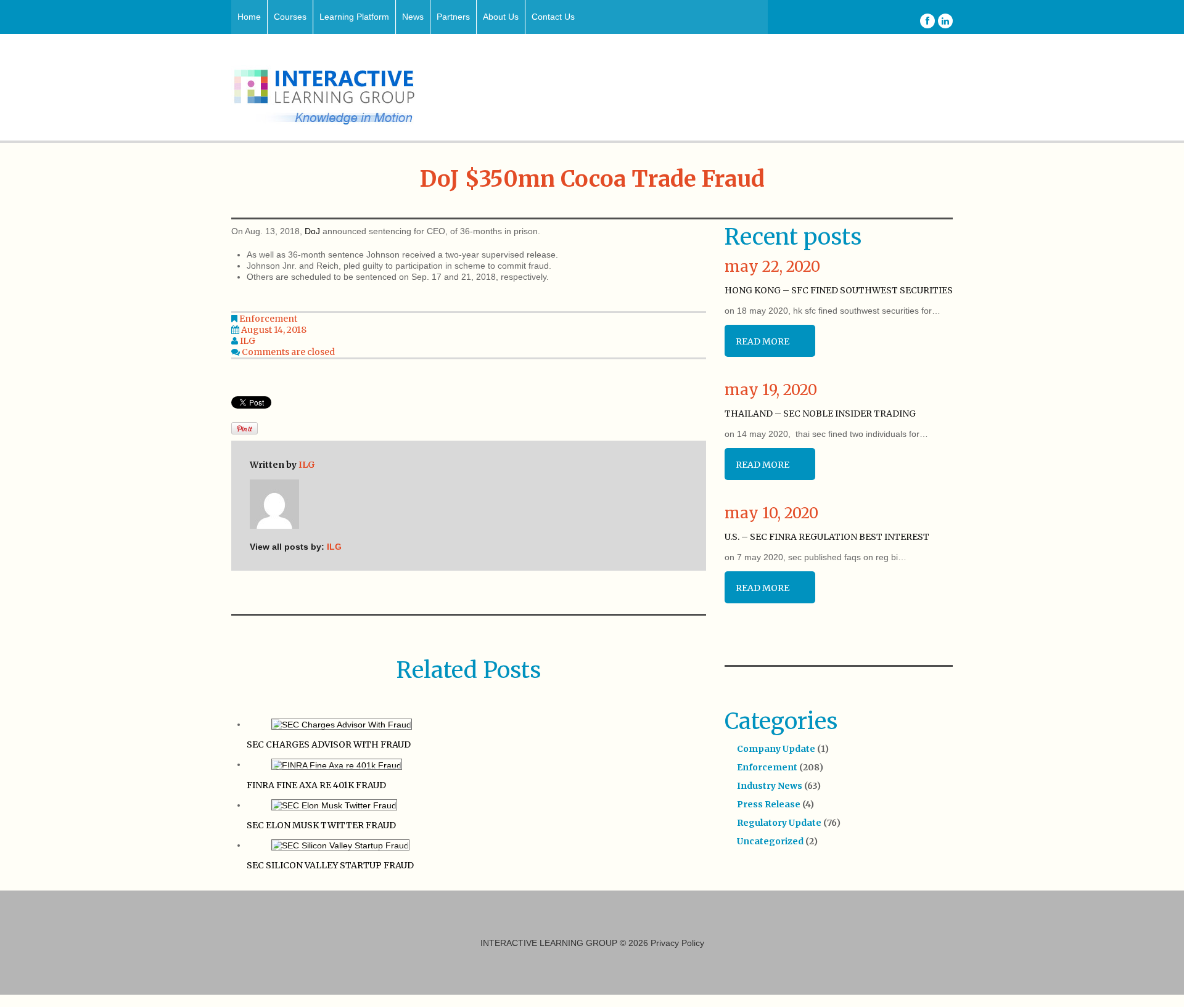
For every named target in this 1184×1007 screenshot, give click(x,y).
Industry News (769, 785)
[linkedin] (945, 21)
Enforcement (268, 318)
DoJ (312, 231)
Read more (762, 341)
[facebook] (927, 21)
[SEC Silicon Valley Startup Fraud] (340, 844)
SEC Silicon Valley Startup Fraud (330, 865)
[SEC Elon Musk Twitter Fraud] (334, 804)
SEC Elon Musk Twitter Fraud (321, 825)
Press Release (768, 804)
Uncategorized (770, 841)
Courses (290, 17)
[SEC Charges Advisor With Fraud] (341, 724)
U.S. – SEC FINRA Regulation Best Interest (827, 536)
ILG (247, 340)
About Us (501, 17)
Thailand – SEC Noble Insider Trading (820, 413)
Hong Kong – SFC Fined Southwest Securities (839, 290)
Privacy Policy (677, 943)
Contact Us (553, 17)
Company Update (776, 748)
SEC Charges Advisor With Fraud (329, 744)
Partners (453, 17)
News (413, 17)
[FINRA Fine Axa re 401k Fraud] (336, 764)
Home (249, 17)
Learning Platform (354, 17)
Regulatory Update (779, 822)
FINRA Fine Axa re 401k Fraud (316, 785)
